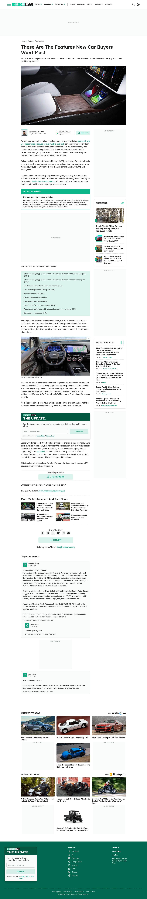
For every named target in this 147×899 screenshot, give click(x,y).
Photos (89, 4)
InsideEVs (41, 451)
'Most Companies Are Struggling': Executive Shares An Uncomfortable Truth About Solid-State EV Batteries (109, 351)
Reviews (47, 4)
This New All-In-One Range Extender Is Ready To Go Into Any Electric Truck (108, 364)
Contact (115, 855)
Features (59, 4)
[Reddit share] (63, 533)
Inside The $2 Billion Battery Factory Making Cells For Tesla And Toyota (108, 389)
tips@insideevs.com (66, 547)
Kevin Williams (38, 132)
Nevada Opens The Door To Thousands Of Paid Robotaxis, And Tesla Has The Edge (108, 400)
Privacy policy (56, 891)
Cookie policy (67, 891)
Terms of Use (50, 436)
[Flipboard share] (58, 533)
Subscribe (79, 431)
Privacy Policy (41, 436)
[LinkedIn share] (53, 533)
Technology (39, 41)
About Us (115, 848)
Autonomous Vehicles (109, 405)
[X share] (48, 533)
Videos (72, 4)
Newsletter (99, 4)
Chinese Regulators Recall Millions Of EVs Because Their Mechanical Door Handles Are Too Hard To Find (109, 376)
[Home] (22, 4)
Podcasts (81, 4)
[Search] (133, 4)
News (37, 4)
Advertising (116, 851)
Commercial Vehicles (110, 369)
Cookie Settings (79, 891)
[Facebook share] (42, 533)
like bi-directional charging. (44, 181)
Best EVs (108, 4)
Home (23, 41)
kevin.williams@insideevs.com (51, 491)
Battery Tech (107, 357)
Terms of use (90, 891)
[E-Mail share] (68, 533)
